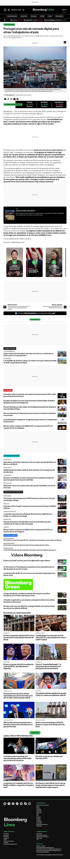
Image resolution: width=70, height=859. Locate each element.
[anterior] (5, 307)
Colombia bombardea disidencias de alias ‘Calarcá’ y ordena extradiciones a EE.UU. (51, 694)
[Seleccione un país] (23, 10)
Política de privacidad (41, 835)
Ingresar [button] (64, 10)
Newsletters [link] (24, 16)
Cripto (5, 839)
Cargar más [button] (35, 732)
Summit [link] (42, 16)
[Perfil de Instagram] (17, 803)
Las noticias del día (35, 319)
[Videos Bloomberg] (35, 555)
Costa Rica (39, 821)
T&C (37, 839)
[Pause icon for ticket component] (5, 20)
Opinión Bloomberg (10, 535)
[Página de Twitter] (9, 803)
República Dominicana (42, 824)
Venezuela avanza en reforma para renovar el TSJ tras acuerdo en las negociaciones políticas (18, 308)
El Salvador (39, 823)
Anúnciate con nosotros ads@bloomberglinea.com (49, 849)
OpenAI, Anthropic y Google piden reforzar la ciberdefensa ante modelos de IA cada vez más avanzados (27, 523)
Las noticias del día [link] (12, 16)
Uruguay (38, 820)
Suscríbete (39, 833)
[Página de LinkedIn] (21, 803)
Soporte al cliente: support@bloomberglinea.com (48, 850)
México (38, 808)
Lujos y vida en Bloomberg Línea (18, 736)
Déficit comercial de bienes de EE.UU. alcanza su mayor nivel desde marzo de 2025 (50, 725)
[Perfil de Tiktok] (25, 803)
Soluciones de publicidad (42, 852)
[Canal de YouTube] (13, 803)
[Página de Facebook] (5, 803)
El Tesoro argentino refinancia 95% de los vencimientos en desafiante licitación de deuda (19, 637)
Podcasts (6, 842)
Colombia (38, 811)
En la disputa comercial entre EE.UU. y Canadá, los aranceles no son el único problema (33, 540)
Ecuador (38, 817)
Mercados (6, 835)
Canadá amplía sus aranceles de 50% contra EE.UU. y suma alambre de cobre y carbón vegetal (51, 637)
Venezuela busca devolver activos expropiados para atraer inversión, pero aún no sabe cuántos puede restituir (18, 696)
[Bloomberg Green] (35, 584)
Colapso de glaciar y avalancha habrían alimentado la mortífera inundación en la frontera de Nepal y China (27, 595)
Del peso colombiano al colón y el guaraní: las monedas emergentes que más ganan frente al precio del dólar (29, 479)
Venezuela (38, 812)
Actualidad (6, 838)
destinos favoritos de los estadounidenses (49, 150)
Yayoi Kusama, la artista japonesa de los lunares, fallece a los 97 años (52, 307)
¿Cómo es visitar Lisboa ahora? (25, 210)
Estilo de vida (9, 24)
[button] (65, 42)
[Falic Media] (64, 12)
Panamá (38, 818)
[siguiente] (65, 307)
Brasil (37, 806)
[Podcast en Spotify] (29, 803)
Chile (37, 814)
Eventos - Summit (40, 846)
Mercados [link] (33, 16)
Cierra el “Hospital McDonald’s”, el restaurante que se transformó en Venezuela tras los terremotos (48, 666)
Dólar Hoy (6, 836)
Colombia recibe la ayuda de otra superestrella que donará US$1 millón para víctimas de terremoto (18, 758)
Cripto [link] (49, 16)
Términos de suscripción (42, 836)
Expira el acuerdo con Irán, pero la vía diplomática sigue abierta (27, 561)
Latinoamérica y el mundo (42, 805)
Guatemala (39, 826)
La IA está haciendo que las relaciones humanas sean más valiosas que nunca (30, 550)
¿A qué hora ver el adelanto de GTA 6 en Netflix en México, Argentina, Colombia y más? (19, 785)
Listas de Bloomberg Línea (10, 844)
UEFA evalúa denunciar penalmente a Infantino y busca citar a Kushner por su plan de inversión (18, 725)
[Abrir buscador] (8, 10)
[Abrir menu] (5, 10)
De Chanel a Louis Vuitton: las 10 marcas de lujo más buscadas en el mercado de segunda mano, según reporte (50, 785)
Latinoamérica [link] (59, 16)
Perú (37, 815)
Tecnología (39, 838)
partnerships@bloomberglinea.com (45, 847)
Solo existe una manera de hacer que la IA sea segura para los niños (26, 545)
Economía (6, 833)
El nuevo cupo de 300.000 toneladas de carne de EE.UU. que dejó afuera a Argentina (19, 666)
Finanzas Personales (9, 841)
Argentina (38, 809)
